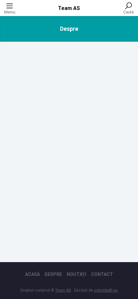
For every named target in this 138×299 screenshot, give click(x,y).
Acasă (32, 274)
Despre (53, 274)
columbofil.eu (106, 290)
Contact (102, 274)
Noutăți (76, 274)
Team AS (69, 8)
